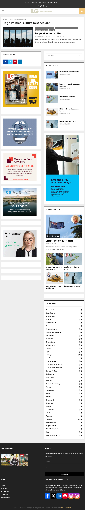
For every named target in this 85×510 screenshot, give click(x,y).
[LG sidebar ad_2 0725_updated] (20, 180)
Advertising (5, 491)
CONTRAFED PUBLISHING (39, 3)
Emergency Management (54, 332)
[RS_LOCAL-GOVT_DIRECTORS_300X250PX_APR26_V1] (20, 257)
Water (48, 432)
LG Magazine (39, 28)
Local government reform (54, 364)
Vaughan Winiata (51, 426)
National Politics (51, 371)
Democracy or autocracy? (67, 121)
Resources (49, 403)
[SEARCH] (79, 55)
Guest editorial (50, 342)
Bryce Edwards (50, 313)
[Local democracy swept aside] (52, 74)
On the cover (50, 374)
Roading (48, 406)
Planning (48, 381)
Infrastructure (50, 345)
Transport (49, 416)
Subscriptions (5, 498)
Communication (51, 323)
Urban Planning (51, 422)
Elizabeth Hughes (51, 329)
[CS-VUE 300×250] (20, 215)
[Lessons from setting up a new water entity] (52, 87)
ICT (49, 358)
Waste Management (52, 429)
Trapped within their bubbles (48, 33)
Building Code (50, 316)
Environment (50, 335)
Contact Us (4, 494)
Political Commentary (42, 30)
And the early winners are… (68, 96)
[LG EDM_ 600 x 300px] (62, 200)
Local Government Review (62, 28)
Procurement (50, 390)
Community (49, 326)
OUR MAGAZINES (52, 3)
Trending (51, 30)
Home (3, 485)
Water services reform (53, 435)
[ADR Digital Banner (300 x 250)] (20, 145)
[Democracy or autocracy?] (52, 124)
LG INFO (27, 3)
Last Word (49, 348)
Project (48, 397)
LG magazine (40, 36)
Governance (49, 339)
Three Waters (50, 409)
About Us (4, 488)
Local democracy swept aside (69, 71)
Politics (48, 387)
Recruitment (50, 400)
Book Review (50, 310)
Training (48, 413)
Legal (47, 352)
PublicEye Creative (66, 508)
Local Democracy (48, 28)
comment (49, 319)
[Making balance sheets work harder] (52, 112)
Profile (48, 393)
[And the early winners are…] (52, 99)
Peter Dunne (74, 28)
